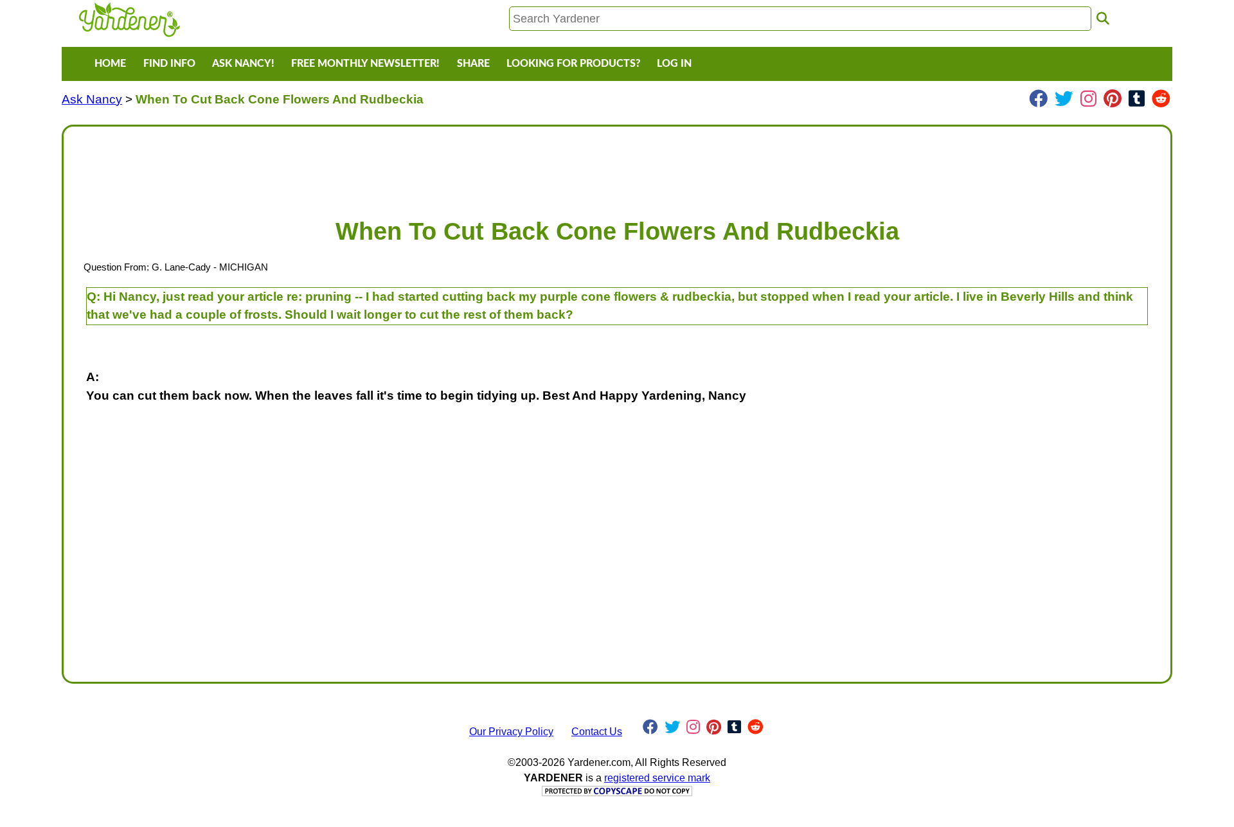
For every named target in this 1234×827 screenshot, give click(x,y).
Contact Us (596, 731)
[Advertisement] (459, 166)
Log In (674, 63)
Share (473, 63)
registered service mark (657, 777)
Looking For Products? (573, 63)
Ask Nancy (92, 99)
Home (110, 63)
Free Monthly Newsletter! (365, 63)
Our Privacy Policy (511, 731)
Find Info (169, 63)
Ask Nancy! (243, 63)
